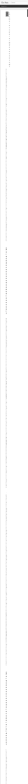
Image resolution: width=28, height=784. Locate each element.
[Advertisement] (15, 35)
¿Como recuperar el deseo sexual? (9, 39)
